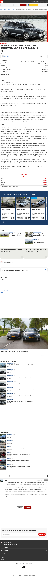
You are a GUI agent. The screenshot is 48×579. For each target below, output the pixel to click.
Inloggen (20, 507)
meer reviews (42, 406)
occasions (2, 284)
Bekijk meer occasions (40, 221)
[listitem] (8, 208)
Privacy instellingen (25, 571)
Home (1, 9)
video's (2, 286)
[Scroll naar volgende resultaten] (4, 222)
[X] (8, 544)
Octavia (13, 9)
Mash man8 (6, 56)
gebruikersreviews (4, 290)
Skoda (9, 9)
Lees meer (43, 355)
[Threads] (12, 544)
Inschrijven (42, 534)
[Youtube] (16, 544)
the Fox (6, 480)
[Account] (41, 1)
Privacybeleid (18, 571)
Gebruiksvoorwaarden (34, 571)
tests (1, 288)
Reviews (5, 9)
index (1, 292)
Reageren (44, 476)
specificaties (3, 282)
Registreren (27, 507)
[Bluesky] (10, 544)
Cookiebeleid (12, 571)
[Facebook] (5, 544)
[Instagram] (6, 544)
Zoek (23, 4)
